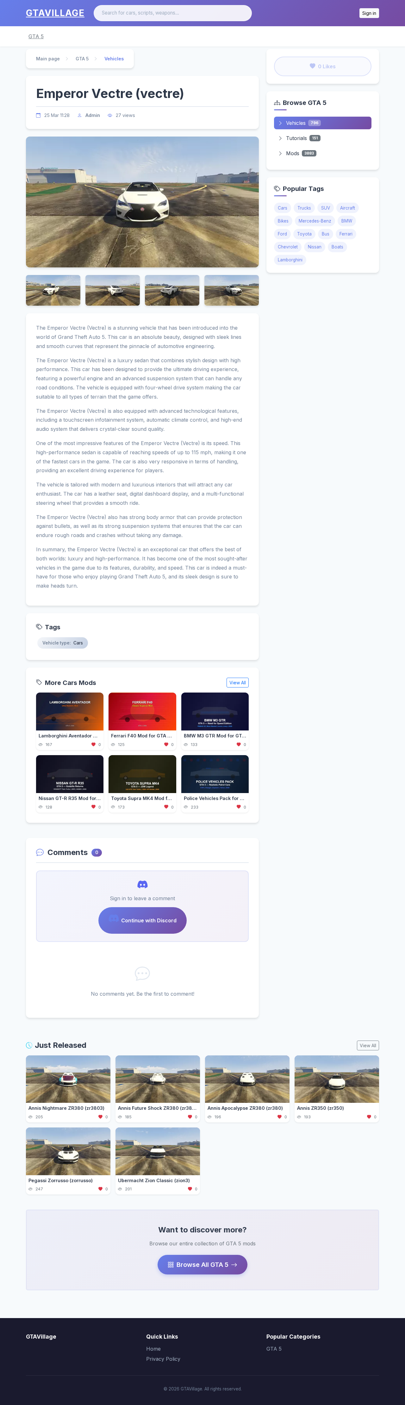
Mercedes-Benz (315, 220)
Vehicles (302, 123)
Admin (92, 115)
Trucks (304, 208)
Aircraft (347, 208)
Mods (300, 153)
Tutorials (302, 138)
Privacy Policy (163, 1359)
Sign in (369, 13)
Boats (337, 246)
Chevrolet (288, 246)
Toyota (304, 233)
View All (237, 682)
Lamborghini (290, 259)
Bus (325, 233)
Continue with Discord (149, 920)
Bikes (283, 220)
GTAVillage (55, 13)
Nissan (314, 246)
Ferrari (346, 233)
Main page (48, 58)
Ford (282, 233)
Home (153, 1349)
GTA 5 (36, 36)
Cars (282, 208)
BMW (346, 220)
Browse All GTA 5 (202, 1264)
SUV (325, 208)
